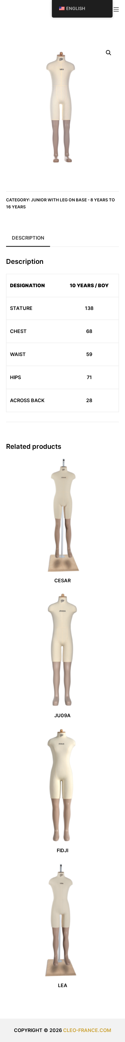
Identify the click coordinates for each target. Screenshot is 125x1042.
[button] (108, 52)
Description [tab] (28, 238)
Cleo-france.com (87, 1030)
